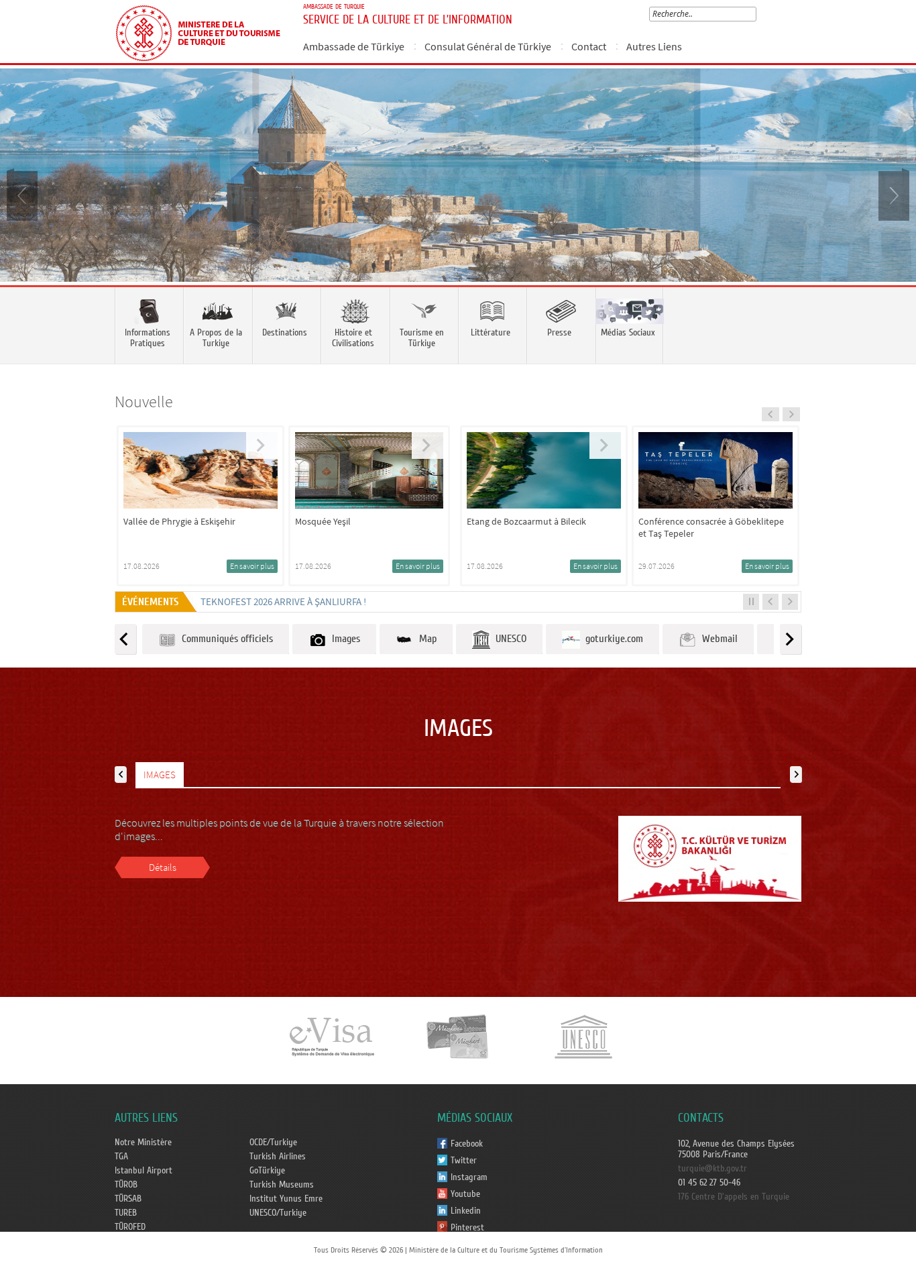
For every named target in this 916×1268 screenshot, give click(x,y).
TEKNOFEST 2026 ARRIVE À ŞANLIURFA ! (283, 601)
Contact (588, 46)
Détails (162, 867)
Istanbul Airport (143, 1170)
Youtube (465, 1194)
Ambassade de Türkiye (353, 46)
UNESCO (508, 639)
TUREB (126, 1213)
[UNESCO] (583, 1035)
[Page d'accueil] (203, 31)
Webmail (717, 639)
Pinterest (467, 1227)
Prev (23, 194)
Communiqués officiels (224, 639)
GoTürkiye (267, 1170)
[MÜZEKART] (458, 1035)
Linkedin (466, 1211)
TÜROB (126, 1184)
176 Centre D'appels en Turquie (733, 1197)
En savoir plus (252, 566)
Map (425, 639)
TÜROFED (130, 1227)
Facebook (467, 1144)
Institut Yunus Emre (286, 1199)
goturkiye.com (611, 639)
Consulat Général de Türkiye (487, 46)
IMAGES (160, 774)
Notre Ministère (143, 1142)
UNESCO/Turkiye (277, 1213)
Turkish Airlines (277, 1156)
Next (892, 194)
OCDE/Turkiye (273, 1142)
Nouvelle (144, 401)
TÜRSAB (128, 1199)
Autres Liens (654, 46)
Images (343, 639)
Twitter (464, 1160)
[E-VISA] (331, 1035)
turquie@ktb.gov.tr (712, 1168)
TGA (121, 1156)
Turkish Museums (281, 1184)
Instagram (469, 1177)
